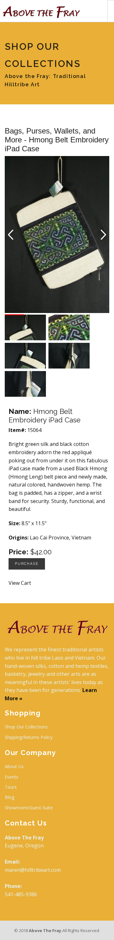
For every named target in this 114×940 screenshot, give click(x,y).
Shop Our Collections (26, 727)
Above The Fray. (45, 930)
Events (11, 777)
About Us (14, 766)
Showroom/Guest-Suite (29, 808)
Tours (11, 787)
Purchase (27, 564)
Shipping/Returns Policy (29, 737)
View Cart (20, 582)
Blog (9, 797)
